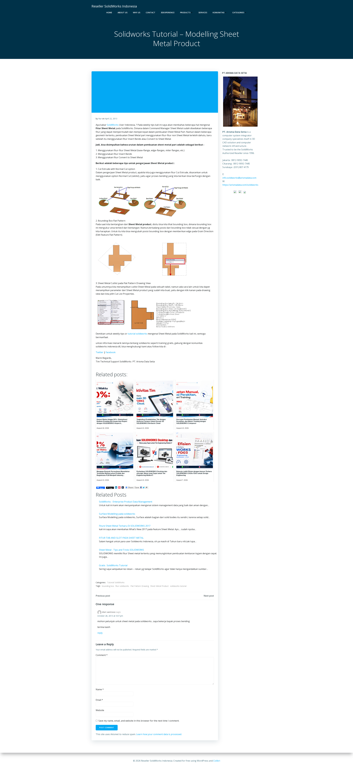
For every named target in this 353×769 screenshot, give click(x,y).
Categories (238, 12)
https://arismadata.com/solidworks (240, 184)
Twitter (99, 352)
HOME (109, 12)
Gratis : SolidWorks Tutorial (113, 565)
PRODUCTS (185, 12)
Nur (100, 118)
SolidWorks (113, 124)
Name (100, 689)
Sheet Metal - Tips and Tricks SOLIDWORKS (121, 549)
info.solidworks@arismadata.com (239, 177)
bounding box (108, 586)
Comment (102, 655)
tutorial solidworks (137, 333)
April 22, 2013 (111, 118)
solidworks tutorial (178, 586)
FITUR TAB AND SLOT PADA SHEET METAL (121, 537)
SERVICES (202, 12)
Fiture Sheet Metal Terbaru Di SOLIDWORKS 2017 (124, 525)
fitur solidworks (122, 586)
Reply (100, 632)
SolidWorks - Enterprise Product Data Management (125, 501)
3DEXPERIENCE (168, 12)
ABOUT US (122, 12)
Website (100, 710)
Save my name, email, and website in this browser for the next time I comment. (138, 720)
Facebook (111, 352)
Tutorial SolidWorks (116, 582)
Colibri (216, 760)
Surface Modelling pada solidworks (117, 513)
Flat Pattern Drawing (139, 586)
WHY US (136, 12)
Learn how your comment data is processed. (159, 734)
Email (99, 699)
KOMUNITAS (218, 12)
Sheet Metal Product (159, 586)
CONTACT (150, 12)
